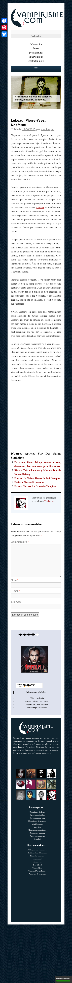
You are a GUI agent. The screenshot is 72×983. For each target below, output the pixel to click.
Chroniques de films (37, 815)
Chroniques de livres (37, 812)
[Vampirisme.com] (37, 26)
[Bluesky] (4, 34)
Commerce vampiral (37, 833)
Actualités (37, 839)
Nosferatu (43, 707)
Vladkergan (47, 129)
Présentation (36, 44)
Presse (36, 48)
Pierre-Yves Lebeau (40, 701)
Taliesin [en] (37, 861)
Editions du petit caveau (37, 852)
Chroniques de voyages (37, 821)
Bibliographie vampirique (37, 849)
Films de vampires (37, 855)
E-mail (15, 591)
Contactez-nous (36, 61)
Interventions (36, 56)
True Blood (37, 864)
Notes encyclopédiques (37, 830)
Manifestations (37, 824)
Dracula (40, 207)
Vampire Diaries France (37, 870)
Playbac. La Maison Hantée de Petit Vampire (37, 478)
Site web (16, 602)
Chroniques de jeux (37, 818)
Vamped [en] (37, 867)
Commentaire (20, 542)
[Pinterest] (4, 27)
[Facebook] (4, 20)
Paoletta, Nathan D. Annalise (29, 482)
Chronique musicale (37, 836)
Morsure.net (37, 858)
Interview (37, 827)
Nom (14, 580)
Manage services (63, 978)
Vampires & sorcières (37, 873)
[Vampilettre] (36, 52)
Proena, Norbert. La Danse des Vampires (35, 486)
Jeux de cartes (42, 704)
